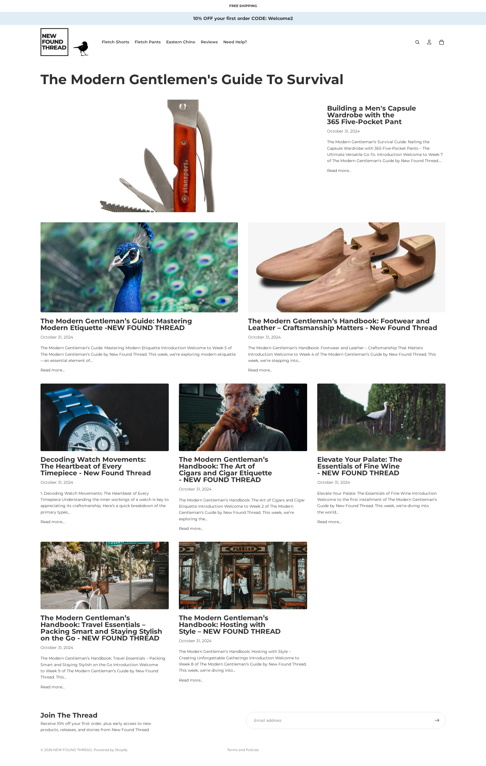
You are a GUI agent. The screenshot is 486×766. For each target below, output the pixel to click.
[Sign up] (437, 720)
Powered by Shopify (111, 750)
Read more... (339, 170)
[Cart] (441, 42)
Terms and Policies (243, 750)
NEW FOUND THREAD (72, 750)
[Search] (417, 42)
